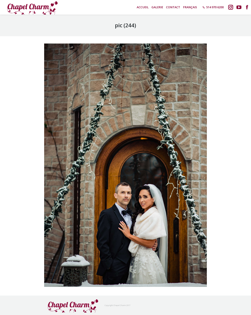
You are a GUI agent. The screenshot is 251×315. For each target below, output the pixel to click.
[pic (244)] (125, 165)
